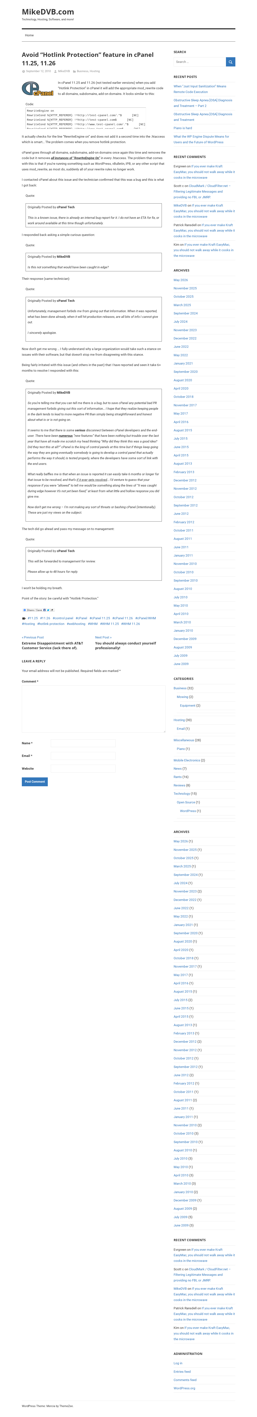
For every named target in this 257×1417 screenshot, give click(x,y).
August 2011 (183, 539)
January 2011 (183, 555)
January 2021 (183, 363)
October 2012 (184, 497)
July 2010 (181, 597)
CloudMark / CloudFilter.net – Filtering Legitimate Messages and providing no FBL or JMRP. (202, 191)
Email (27, 756)
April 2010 (181, 614)
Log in (178, 1363)
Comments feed (185, 1380)
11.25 (34, 618)
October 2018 (184, 397)
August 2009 (183, 647)
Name (27, 743)
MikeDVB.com (48, 11)
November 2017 (185, 405)
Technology (182, 793)
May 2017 (181, 413)
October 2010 (184, 572)
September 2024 (186, 313)
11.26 (46, 618)
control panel (64, 618)
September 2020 (186, 372)
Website (28, 768)
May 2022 (181, 355)
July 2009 (181, 655)
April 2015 (181, 455)
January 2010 (183, 630)
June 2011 (181, 547)
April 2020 (181, 388)
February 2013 (184, 472)
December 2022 (185, 338)
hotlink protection (51, 624)
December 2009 (185, 639)
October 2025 (184, 296)
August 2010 (183, 589)
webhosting (77, 624)
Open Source (186, 802)
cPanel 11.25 (100, 618)
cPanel (82, 618)
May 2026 (181, 280)
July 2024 (181, 321)
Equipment (187, 705)
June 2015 (181, 447)
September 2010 (186, 580)
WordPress (188, 811)
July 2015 (181, 438)
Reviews (179, 785)
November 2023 (185, 330)
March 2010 (182, 622)
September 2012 (186, 505)
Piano (181, 749)
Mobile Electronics (187, 760)
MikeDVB (64, 71)
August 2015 (183, 430)
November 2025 (185, 288)
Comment (30, 681)
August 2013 (183, 463)
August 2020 (183, 380)
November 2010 (185, 564)
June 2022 (181, 347)
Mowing (182, 697)
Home (29, 35)
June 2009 (181, 664)
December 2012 (185, 480)
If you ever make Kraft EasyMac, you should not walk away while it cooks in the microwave (204, 171)
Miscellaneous (184, 740)
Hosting (95, 71)
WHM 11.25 (110, 624)
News (178, 768)
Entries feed (182, 1372)
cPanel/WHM (146, 618)
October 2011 (184, 530)
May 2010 (181, 605)
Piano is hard (183, 128)
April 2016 (181, 422)
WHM (94, 624)
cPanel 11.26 (123, 618)
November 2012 (185, 488)
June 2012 (181, 514)
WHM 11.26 (131, 624)
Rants (178, 777)
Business (82, 71)
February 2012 (184, 522)
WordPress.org (184, 1388)
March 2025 (182, 305)
